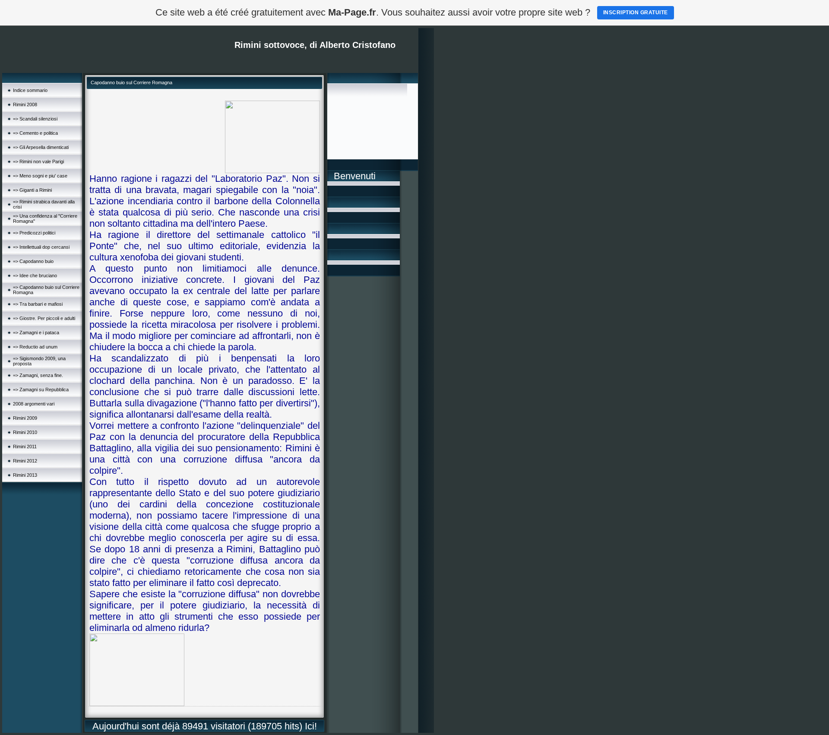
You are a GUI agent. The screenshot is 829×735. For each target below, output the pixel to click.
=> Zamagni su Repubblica (41, 389)
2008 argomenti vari (33, 403)
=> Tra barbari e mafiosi (38, 304)
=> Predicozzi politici (34, 232)
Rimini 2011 (25, 446)
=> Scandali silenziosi (35, 118)
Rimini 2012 (25, 460)
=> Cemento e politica (35, 133)
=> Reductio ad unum (35, 346)
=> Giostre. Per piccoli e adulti (44, 318)
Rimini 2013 (25, 475)
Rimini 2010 (25, 432)
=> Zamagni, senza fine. (38, 375)
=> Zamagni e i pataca (36, 332)
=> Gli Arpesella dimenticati (41, 147)
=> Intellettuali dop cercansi (41, 247)
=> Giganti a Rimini (32, 190)
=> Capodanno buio (33, 261)
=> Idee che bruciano (35, 275)
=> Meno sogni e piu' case (40, 175)
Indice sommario (30, 90)
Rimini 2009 (25, 418)
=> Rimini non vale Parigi (38, 161)
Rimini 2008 (25, 104)
